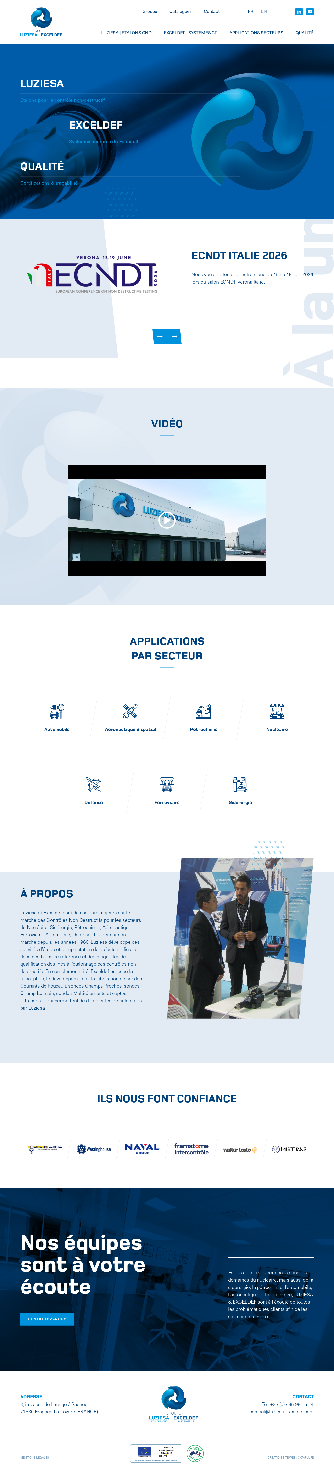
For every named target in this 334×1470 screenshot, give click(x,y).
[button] (159, 336)
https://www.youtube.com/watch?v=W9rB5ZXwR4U (246, 310)
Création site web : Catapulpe (291, 1457)
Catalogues (180, 11)
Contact (212, 11)
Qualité (305, 32)
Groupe (150, 11)
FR (250, 11)
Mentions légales (34, 1457)
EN (264, 11)
